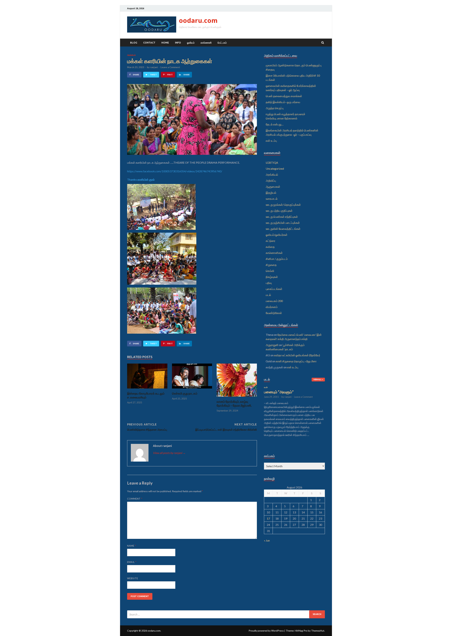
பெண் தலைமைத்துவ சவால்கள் (284, 96)
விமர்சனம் (272, 307)
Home (165, 42)
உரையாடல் (272, 198)
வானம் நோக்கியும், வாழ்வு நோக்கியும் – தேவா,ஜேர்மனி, (234, 403)
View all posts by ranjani (169, 452)
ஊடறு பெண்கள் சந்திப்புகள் (282, 216)
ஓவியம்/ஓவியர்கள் (276, 234)
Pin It (170, 74)
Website (132, 578)
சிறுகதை (271, 264)
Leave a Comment (170, 67)
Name (131, 545)
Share (136, 74)
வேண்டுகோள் (274, 313)
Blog (133, 42)
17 (268, 518)
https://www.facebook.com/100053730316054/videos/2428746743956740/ (174, 171)
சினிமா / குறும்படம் (277, 258)
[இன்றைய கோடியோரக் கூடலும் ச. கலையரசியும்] (147, 389)
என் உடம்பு (271, 140)
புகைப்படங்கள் (274, 288)
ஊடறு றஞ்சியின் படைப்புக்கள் (283, 222)
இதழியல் (271, 192)
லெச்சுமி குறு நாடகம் (184, 393)
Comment (134, 498)
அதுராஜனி (272, 345)
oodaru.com (198, 20)
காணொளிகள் (274, 252)
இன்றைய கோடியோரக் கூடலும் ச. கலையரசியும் (146, 395)
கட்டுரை (270, 240)
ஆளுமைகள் (273, 186)
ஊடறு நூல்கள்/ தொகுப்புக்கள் (283, 204)
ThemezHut (317, 630)
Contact (149, 42)
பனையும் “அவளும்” (279, 392)
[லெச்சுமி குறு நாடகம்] (192, 389)
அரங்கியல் (131, 55)
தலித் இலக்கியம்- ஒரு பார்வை (283, 102)
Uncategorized (275, 168)
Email (131, 562)
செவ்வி (270, 270)
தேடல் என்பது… (275, 124)
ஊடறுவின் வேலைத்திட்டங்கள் (283, 228)
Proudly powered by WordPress (266, 630)
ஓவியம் (191, 42)
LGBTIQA (272, 162)
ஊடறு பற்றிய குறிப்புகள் (279, 210)
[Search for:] (226, 614)
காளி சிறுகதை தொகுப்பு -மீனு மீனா (296, 361)
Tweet (153, 74)
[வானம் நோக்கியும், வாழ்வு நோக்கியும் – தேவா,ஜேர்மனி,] (237, 397)
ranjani (154, 67)
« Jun (267, 540)
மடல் (268, 295)
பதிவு (269, 282)
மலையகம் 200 (274, 301)
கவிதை (270, 246)
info (178, 42)
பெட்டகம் (222, 42)
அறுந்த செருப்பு (275, 108)
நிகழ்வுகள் (272, 276)
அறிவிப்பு (271, 180)
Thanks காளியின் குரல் (141, 179)
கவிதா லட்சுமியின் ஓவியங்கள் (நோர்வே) (297, 355)
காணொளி (206, 42)
